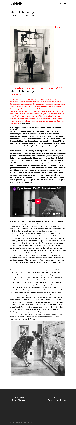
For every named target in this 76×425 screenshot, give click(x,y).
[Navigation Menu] (65, 3)
